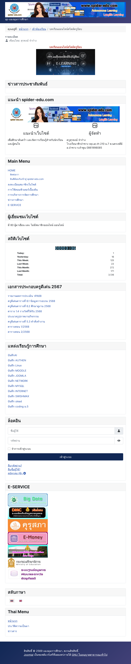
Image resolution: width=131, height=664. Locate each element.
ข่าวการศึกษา (15, 199)
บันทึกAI (12, 355)
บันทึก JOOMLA (17, 375)
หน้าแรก (12, 620)
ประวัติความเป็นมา (18, 626)
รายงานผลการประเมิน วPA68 (25, 295)
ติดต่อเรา (14, 174)
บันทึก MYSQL (16, 386)
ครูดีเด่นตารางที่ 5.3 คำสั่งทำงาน (26, 321)
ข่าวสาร (12, 631)
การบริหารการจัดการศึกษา (23, 194)
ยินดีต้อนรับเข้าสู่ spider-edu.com (27, 179)
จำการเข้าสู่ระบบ (21, 448)
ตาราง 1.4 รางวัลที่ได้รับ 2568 (25, 311)
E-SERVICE (14, 205)
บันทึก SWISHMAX (18, 396)
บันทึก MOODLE (17, 370)
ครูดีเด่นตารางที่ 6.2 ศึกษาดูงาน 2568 (29, 306)
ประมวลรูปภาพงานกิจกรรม (23, 316)
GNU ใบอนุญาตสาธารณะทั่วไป (89, 654)
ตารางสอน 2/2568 (19, 331)
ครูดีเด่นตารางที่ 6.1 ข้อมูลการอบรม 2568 (31, 301)
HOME (11, 170)
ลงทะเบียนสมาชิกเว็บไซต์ (22, 184)
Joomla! (28, 654)
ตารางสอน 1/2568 (18, 326)
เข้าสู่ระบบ (65, 457)
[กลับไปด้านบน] (125, 658)
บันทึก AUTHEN (17, 360)
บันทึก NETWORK (18, 380)
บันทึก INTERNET (18, 391)
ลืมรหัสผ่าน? (15, 465)
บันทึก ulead (15, 401)
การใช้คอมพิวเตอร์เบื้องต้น (23, 189)
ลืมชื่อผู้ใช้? (14, 469)
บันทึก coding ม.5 (18, 406)
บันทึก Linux (15, 365)
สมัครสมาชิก (15, 473)
